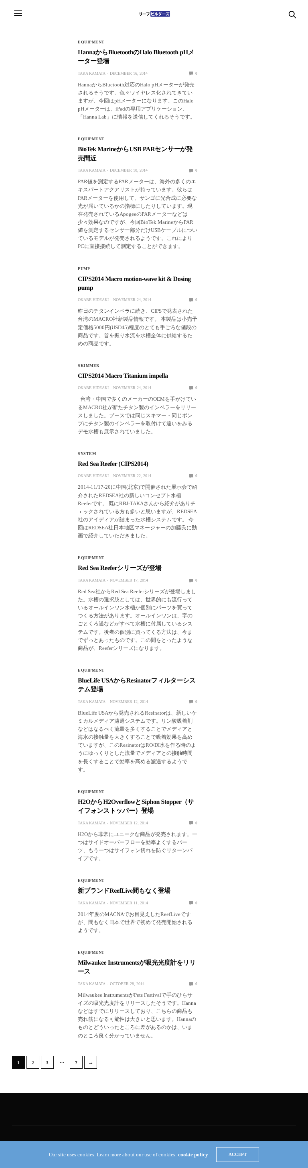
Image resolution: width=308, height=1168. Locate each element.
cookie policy (193, 1155)
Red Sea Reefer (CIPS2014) (119, 464)
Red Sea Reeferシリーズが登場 (119, 568)
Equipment (91, 42)
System (87, 454)
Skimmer (88, 366)
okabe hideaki (93, 299)
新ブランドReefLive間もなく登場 (124, 890)
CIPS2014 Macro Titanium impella (123, 376)
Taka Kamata (91, 73)
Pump (84, 269)
